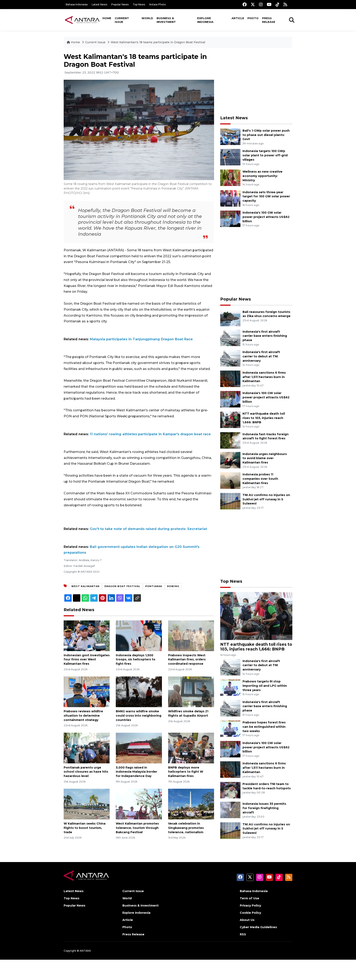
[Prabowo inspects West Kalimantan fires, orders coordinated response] (191, 635)
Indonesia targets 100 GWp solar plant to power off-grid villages (265, 155)
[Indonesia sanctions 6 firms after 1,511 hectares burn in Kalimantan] (230, 378)
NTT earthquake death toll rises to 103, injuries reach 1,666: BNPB (263, 418)
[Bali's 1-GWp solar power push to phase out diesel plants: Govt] (230, 136)
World (147, 18)
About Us (247, 920)
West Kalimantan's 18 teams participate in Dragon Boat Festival (158, 42)
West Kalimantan (85, 586)
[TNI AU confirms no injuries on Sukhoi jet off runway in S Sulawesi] (230, 501)
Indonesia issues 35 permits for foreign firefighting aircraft (264, 808)
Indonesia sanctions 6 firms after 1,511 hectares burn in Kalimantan (264, 377)
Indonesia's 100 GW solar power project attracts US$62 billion (265, 217)
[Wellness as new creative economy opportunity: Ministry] (230, 177)
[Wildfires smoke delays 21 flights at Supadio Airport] (191, 692)
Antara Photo (157, 4)
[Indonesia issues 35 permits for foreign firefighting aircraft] (230, 810)
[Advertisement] (256, 81)
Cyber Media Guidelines (258, 927)
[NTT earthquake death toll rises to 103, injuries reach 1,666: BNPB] (230, 419)
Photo (253, 18)
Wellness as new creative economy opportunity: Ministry (262, 176)
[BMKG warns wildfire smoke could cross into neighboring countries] (139, 692)
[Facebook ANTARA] (244, 4)
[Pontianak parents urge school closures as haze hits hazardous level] (87, 748)
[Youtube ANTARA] (269, 4)
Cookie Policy (250, 913)
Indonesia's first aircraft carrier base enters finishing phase (264, 336)
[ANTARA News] (82, 19)
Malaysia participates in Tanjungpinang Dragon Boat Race (141, 339)
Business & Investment (166, 19)
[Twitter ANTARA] (253, 4)
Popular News (120, 4)
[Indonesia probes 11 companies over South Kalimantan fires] (230, 480)
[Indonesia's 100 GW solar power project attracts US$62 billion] (230, 218)
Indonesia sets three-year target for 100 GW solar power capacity (266, 196)
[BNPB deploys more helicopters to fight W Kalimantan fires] (191, 748)
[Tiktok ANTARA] (277, 4)
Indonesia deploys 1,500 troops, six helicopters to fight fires (135, 659)
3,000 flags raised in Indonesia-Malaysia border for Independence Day (136, 772)
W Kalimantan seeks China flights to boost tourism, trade (84, 828)
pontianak (153, 586)
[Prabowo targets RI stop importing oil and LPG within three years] (230, 687)
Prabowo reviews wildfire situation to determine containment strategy (83, 715)
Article (238, 18)
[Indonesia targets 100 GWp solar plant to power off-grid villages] (230, 157)
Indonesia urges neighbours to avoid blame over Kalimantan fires (264, 458)
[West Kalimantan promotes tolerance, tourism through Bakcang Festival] (139, 804)
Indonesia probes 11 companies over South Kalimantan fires (260, 479)
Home (106, 18)
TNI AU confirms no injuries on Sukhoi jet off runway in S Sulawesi (266, 499)
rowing (173, 586)
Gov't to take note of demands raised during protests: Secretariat (148, 529)
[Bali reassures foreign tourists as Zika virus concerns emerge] (230, 318)
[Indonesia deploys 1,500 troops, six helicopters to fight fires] (139, 635)
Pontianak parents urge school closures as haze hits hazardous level (86, 772)
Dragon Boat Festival (122, 586)
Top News (139, 4)
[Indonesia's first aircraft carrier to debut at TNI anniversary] (230, 358)
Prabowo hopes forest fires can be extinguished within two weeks (264, 727)
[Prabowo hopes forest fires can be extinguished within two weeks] (230, 728)
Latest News (99, 4)
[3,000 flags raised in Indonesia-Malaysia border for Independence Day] (139, 748)
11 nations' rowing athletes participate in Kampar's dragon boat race (150, 434)
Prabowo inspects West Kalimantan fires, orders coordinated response (187, 659)
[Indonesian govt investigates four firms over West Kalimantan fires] (87, 635)
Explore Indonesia (205, 19)
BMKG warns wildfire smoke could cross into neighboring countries (138, 715)
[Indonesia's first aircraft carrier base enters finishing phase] (230, 337)
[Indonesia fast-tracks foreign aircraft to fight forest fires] (230, 440)
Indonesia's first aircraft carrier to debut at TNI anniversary (261, 356)
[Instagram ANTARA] (261, 4)
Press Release (268, 19)
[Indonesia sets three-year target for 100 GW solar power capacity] (230, 198)
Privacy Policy (250, 905)
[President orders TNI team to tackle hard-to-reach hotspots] (230, 790)
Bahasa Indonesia (77, 4)
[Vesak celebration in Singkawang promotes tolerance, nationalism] (191, 804)
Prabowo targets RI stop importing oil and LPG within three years (264, 686)
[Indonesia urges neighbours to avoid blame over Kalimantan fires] (230, 460)
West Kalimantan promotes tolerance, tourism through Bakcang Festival (137, 828)
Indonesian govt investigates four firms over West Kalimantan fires (87, 659)
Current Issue (122, 19)
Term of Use (249, 898)
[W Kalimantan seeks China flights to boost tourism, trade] (87, 804)
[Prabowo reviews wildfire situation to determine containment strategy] (87, 692)
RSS (243, 934)
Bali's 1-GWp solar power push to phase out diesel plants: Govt (266, 135)
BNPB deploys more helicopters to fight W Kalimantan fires (185, 772)
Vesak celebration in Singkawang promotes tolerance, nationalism (186, 828)
